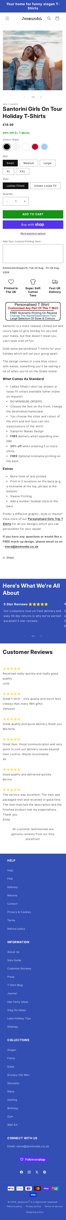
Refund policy (16, 928)
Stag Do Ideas (16, 1010)
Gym (10, 1116)
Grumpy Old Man (18, 1074)
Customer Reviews (19, 968)
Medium (28, 163)
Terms (11, 920)
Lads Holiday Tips (19, 1018)
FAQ (10, 878)
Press (10, 976)
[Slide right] (41, 97)
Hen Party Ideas (17, 1001)
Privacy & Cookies (19, 911)
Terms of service (53, 1206)
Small (10, 163)
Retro (10, 1091)
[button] (7, 18)
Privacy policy (33, 1206)
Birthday (12, 1108)
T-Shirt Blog (15, 985)
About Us (13, 951)
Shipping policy (34, 1212)
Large (48, 163)
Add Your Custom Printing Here (22, 241)
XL (8, 171)
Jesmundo (23, 1202)
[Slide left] (25, 97)
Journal (12, 993)
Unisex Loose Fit (45, 185)
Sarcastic (13, 1083)
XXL (22, 171)
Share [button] (10, 557)
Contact (12, 903)
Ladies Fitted (16, 185)
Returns (12, 895)
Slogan (11, 1049)
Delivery (12, 887)
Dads (10, 1066)
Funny (11, 1058)
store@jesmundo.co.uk (21, 546)
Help (10, 870)
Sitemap (12, 1026)
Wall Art (12, 1124)
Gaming (12, 1099)
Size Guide (14, 960)
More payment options (33, 233)
